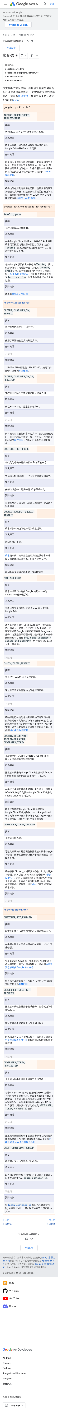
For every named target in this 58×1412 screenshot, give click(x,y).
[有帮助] (27, 41)
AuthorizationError (16, 909)
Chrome (7, 1363)
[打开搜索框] (45, 4)
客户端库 (18, 440)
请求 (7, 555)
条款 (5, 1397)
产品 (13, 35)
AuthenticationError (16, 302)
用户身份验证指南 (19, 730)
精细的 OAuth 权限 (25, 198)
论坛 (15, 99)
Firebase (7, 1368)
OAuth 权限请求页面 (18, 274)
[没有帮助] (32, 41)
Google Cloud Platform (14, 1373)
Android (7, 1358)
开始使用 (23, 370)
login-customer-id (19, 1204)
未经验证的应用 (20, 294)
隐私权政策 (15, 1397)
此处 (34, 884)
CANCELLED (25, 984)
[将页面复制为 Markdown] (32, 56)
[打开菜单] (5, 4)
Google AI (7, 1378)
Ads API (35, 4)
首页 (5, 35)
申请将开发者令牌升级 (16, 1040)
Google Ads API (26, 35)
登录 (52, 4)
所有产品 (7, 1383)
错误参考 (23, 95)
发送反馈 (11, 48)
